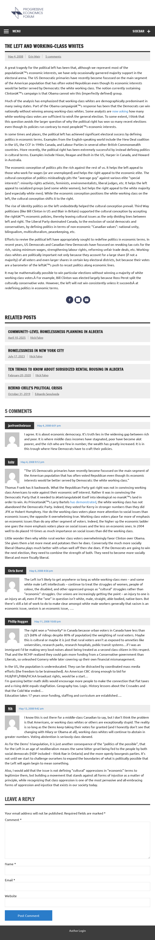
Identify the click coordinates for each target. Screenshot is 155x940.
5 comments (53, 56)
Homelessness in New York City (36, 350)
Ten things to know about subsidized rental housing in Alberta (66, 369)
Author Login (77, 930)
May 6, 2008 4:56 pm (41, 570)
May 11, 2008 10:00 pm (47, 621)
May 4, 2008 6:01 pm (49, 425)
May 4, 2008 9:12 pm (32, 462)
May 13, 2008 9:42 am (31, 708)
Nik (10, 708)
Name (10, 863)
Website (11, 895)
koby (11, 462)
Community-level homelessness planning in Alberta (55, 331)
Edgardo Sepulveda (47, 394)
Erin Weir (34, 56)
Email (10, 879)
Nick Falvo (36, 337)
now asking (120, 111)
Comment (13, 819)
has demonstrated (83, 502)
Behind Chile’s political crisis (35, 388)
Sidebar (138, 31)
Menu (17, 31)
